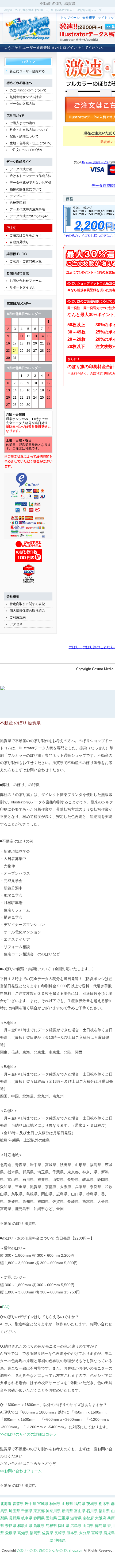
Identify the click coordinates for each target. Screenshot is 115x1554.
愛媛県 (10, 1533)
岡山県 (63, 1525)
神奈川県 (53, 1511)
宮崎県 (96, 1533)
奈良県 (10, 1525)
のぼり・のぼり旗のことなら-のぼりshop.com (50, 1550)
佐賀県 (47, 1533)
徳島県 (100, 1525)
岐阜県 (26, 1518)
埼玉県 (14, 1511)
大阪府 (100, 1518)
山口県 (88, 1525)
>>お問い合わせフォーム (21, 1471)
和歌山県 (24, 1525)
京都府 (88, 1518)
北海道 (5, 1503)
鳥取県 (39, 1525)
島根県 (51, 1525)
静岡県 (39, 1518)
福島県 (79, 1503)
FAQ (6, 1307)
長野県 (14, 1518)
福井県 (104, 1511)
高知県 (23, 1533)
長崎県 (60, 1533)
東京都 (39, 1511)
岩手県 (30, 1503)
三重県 (63, 1518)
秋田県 (55, 1503)
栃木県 (104, 1503)
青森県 (18, 1503)
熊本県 (72, 1533)
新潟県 (67, 1511)
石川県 (92, 1511)
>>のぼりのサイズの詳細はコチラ (28, 1434)
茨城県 (92, 1503)
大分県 (84, 1533)
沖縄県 (60, 1540)
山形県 (67, 1503)
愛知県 (51, 1518)
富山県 (79, 1511)
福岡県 (35, 1533)
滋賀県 (76, 1518)
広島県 (76, 1525)
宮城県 (42, 1503)
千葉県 (26, 1511)
